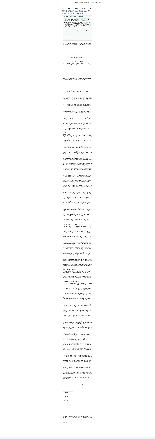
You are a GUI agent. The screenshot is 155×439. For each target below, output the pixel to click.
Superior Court (81, 2)
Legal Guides (92, 2)
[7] (76, 269)
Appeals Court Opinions (79, 13)
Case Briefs (85, 2)
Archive (100, 2)
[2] (63, 98)
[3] (81, 98)
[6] (68, 99)
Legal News (96, 2)
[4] (91, 98)
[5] (64, 99)
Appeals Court (76, 2)
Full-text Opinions (65, 422)
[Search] (103, 2)
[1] (87, 97)
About (89, 2)
